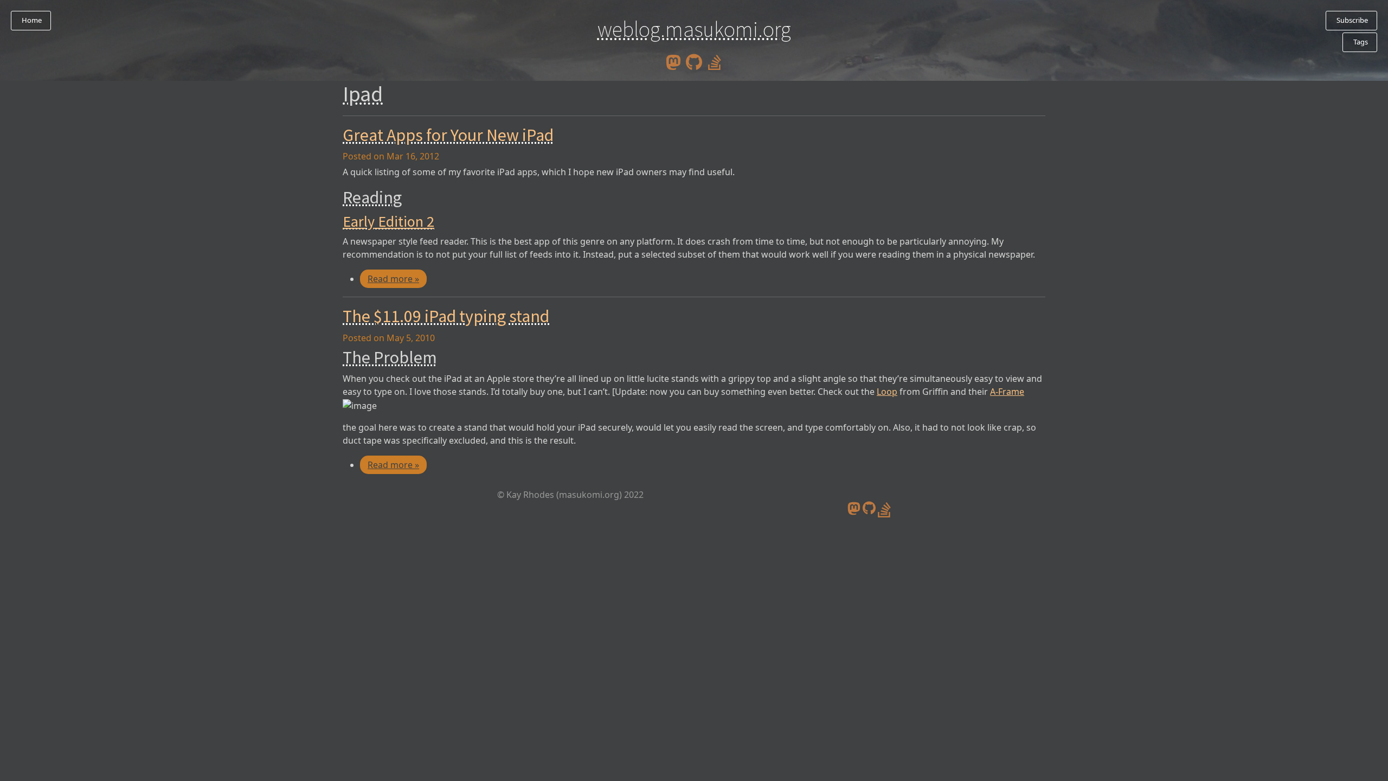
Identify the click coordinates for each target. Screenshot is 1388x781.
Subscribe (1351, 20)
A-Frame (1007, 392)
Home (31, 20)
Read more (393, 279)
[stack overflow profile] (714, 61)
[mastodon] (673, 61)
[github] (694, 61)
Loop (887, 392)
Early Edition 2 (388, 221)
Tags (1360, 42)
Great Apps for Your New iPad (448, 135)
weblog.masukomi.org (694, 29)
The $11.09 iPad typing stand (446, 316)
